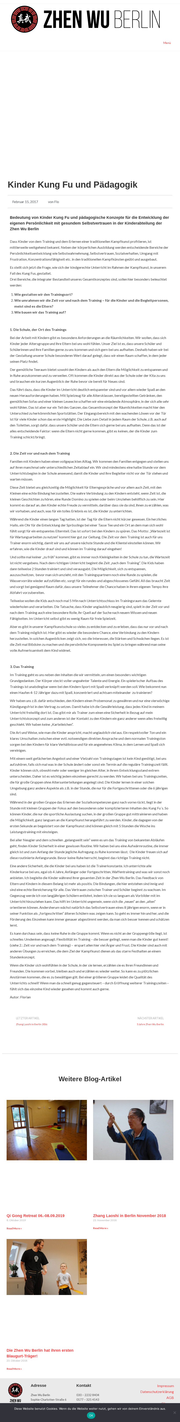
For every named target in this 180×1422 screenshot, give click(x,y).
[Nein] (174, 1412)
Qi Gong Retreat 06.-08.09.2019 (36, 1215)
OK (91, 1415)
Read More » (14, 1228)
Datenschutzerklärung (157, 1391)
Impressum (165, 1386)
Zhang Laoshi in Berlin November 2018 (129, 1215)
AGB (170, 1397)
